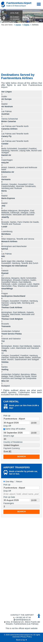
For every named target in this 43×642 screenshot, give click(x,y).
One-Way (9, 481)
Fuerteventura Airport (18, 3)
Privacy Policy (26, 637)
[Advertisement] (21, 49)
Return (19, 481)
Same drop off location (15, 429)
